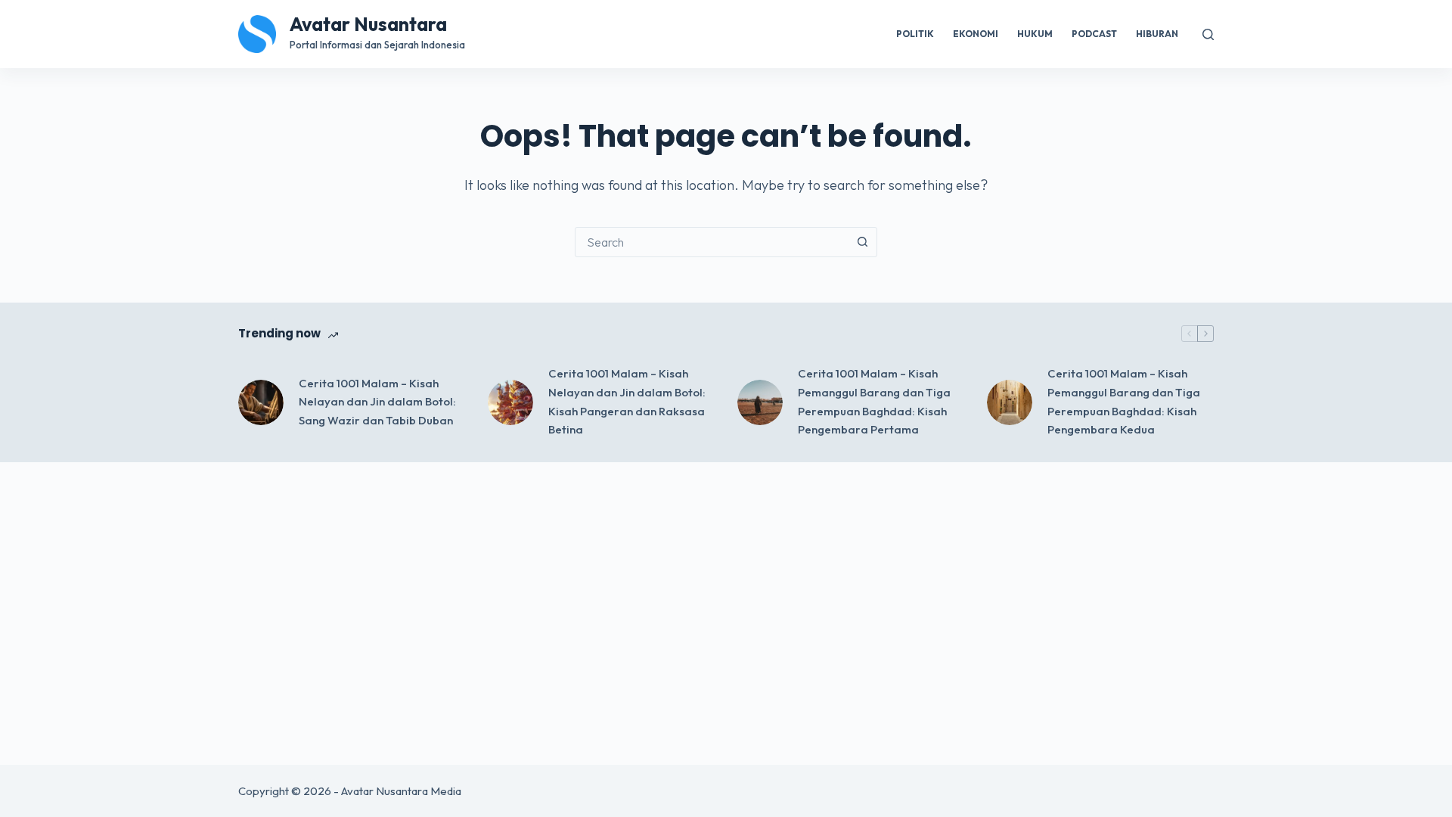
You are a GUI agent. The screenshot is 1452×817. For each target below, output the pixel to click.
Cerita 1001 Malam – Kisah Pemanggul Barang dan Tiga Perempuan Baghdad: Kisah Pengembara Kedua (1123, 401)
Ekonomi (975, 33)
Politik (915, 33)
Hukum (1035, 33)
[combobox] (712, 242)
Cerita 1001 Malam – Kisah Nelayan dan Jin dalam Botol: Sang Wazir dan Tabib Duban (377, 402)
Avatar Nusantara (368, 24)
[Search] (1208, 34)
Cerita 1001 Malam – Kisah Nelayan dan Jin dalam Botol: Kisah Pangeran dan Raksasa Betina (627, 401)
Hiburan (1157, 33)
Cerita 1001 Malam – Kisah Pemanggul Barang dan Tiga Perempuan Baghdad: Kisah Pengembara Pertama (874, 401)
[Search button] (862, 242)
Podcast (1094, 33)
